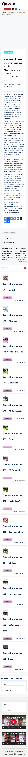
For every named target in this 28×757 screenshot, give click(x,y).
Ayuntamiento (6, 232)
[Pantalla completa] (23, 727)
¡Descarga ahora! (7, 297)
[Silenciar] (20, 727)
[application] (14, 722)
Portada (4, 12)
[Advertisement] (14, 31)
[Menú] (19, 9)
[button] (7, 9)
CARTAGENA (8, 52)
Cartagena (13, 232)
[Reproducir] (4, 727)
